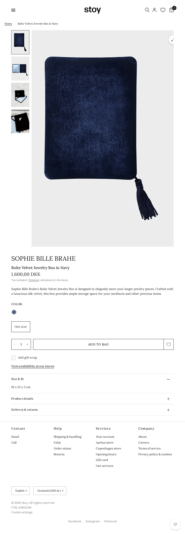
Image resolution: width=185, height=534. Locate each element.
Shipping (33, 280)
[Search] (147, 10)
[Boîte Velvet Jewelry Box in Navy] (14, 312)
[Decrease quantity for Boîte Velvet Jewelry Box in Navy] (15, 344)
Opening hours (106, 454)
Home (8, 23)
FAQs (57, 442)
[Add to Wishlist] (169, 344)
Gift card (102, 460)
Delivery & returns (24, 410)
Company (146, 428)
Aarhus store (104, 442)
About (142, 437)
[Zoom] (173, 39)
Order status (62, 448)
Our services (104, 466)
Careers (143, 442)
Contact (18, 428)
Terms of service (149, 448)
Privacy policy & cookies (155, 454)
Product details (22, 398)
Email (15, 437)
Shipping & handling (67, 437)
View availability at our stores (32, 366)
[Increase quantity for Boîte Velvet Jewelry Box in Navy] (27, 344)
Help (58, 428)
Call (14, 442)
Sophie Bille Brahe (43, 258)
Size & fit (17, 379)
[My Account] (154, 10)
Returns (59, 454)
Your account (105, 437)
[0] (171, 10)
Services (103, 428)
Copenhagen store (108, 448)
